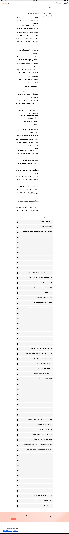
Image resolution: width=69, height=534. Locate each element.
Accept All (5, 530)
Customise (15, 530)
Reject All (10, 530)
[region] (10, 528)
